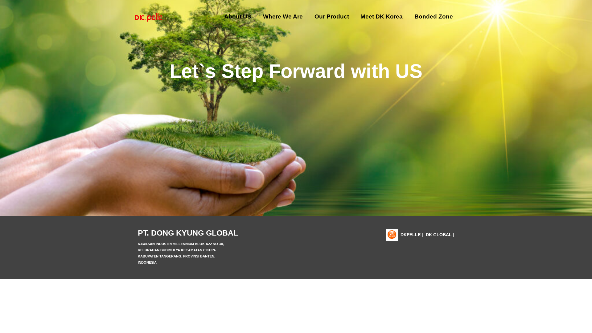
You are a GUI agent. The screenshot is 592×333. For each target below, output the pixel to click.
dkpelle (411, 234)
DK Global (439, 234)
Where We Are (283, 16)
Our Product (331, 16)
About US (237, 16)
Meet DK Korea (381, 16)
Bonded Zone (433, 16)
